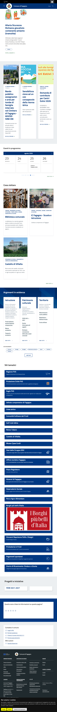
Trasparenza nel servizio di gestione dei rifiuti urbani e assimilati (34, 690)
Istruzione (10, 300)
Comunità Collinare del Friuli (17, 416)
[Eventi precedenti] (5, 153)
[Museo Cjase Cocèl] (47, 444)
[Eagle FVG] (47, 394)
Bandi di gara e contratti (21, 684)
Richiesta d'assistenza (34, 683)
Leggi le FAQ (10, 630)
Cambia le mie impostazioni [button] (20, 709)
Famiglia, (42, 86)
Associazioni (43, 88)
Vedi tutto (49, 176)
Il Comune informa (9, 86)
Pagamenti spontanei (14, 556)
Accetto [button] (3, 709)
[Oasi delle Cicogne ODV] (47, 452)
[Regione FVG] (47, 374)
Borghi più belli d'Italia (15, 505)
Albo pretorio (19, 687)
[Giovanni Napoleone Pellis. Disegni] (47, 539)
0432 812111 (15, 635)
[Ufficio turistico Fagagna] (47, 462)
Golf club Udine (12, 422)
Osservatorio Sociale (14, 489)
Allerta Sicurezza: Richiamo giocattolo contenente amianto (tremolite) (15, 29)
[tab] (30, 175)
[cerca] (53, 6)
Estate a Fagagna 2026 (34, 166)
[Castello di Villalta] (47, 437)
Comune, (7, 210)
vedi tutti (28, 355)
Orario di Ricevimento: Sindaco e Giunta (21, 566)
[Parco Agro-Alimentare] (47, 499)
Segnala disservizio (12, 643)
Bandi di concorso (20, 685)
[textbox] (28, 611)
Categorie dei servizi (21, 658)
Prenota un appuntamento (45, 690)
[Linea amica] (47, 410)
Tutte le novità (9, 53)
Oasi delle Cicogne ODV (15, 450)
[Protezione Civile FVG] (47, 383)
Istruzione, (8, 212)
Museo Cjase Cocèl (13, 443)
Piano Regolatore (13, 469)
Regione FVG (11, 371)
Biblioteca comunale (15, 216)
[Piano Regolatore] (47, 471)
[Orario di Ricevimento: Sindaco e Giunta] (47, 568)
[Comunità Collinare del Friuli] (47, 416)
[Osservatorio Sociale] (47, 491)
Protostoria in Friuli (13, 546)
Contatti (5, 679)
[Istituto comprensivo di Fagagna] (47, 403)
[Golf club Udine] (47, 423)
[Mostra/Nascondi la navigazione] (4, 6)
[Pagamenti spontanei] (47, 558)
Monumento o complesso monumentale (14, 260)
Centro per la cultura (10, 213)
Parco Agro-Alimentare (15, 498)
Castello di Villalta (14, 264)
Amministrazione (7, 658)
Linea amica (10, 409)
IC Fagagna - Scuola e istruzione (41, 217)
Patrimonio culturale (27, 301)
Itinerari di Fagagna (13, 479)
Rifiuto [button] (9, 709)
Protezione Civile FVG (14, 381)
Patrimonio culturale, (15, 210)
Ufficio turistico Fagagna (15, 459)
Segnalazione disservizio (34, 686)
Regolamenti (19, 690)
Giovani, (46, 86)
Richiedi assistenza (12, 633)
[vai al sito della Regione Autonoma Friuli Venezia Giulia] (5, 1)
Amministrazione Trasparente (20, 680)
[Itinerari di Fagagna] (47, 481)
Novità (44, 658)
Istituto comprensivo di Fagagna (18, 402)
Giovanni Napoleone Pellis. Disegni (19, 537)
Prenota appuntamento (13, 638)
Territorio (43, 300)
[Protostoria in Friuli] (47, 549)
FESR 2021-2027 (13, 588)
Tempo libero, (14, 212)
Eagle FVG (10, 391)
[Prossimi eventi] (52, 153)
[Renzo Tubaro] (47, 430)
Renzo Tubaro (11, 429)
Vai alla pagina (9, 136)
